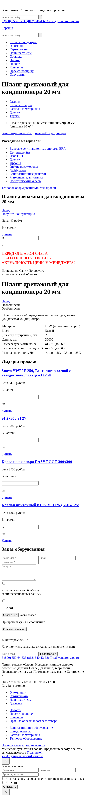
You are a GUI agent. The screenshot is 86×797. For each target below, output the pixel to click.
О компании (18, 45)
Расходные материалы (25, 735)
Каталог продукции (23, 42)
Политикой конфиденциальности (22, 754)
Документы (17, 74)
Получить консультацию (18, 214)
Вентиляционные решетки (28, 173)
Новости (15, 63)
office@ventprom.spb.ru (63, 21)
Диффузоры (18, 170)
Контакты (16, 67)
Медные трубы (20, 152)
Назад (6, 210)
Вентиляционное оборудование (23, 133)
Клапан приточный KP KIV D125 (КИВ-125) (40, 505)
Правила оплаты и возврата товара (33, 721)
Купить (7, 234)
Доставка (16, 56)
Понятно (37, 756)
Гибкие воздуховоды (24, 166)
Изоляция (16, 155)
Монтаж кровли (45, 187)
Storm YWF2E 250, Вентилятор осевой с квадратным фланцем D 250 (36, 373)
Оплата (15, 60)
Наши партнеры (21, 53)
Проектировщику (22, 71)
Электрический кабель (25, 181)
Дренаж (15, 159)
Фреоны (15, 163)
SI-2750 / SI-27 (14, 418)
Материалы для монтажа (26, 177)
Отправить (9, 786)
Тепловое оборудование (18, 187)
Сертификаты (19, 49)
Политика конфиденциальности (23, 745)
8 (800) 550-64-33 (13, 21)
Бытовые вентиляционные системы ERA (38, 148)
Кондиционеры (55, 133)
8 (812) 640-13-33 (36, 21)
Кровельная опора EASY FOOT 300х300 (37, 462)
